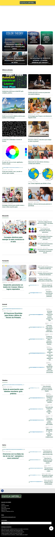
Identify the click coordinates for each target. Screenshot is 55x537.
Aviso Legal (3, 507)
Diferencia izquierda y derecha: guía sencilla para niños (12, 530)
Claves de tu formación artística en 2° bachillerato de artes (12, 531)
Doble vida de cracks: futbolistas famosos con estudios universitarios (14, 529)
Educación (5, 216)
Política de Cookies (5, 505)
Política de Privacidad (5, 508)
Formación (5, 261)
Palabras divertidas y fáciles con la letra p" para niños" (12, 533)
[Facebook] (2, 490)
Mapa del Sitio (4, 509)
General (4, 304)
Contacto (3, 504)
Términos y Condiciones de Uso (7, 511)
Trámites (4, 380)
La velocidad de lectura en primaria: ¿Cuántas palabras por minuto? (14, 534)
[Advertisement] (27, 15)
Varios (4, 445)
